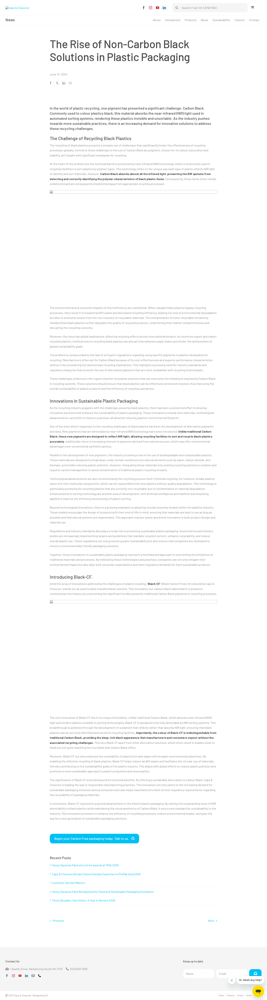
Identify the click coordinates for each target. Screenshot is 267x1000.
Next (211, 920)
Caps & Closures (22, 995)
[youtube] (157, 7)
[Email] (70, 83)
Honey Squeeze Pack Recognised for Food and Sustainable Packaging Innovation (103, 891)
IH (47, 995)
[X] (57, 83)
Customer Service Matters (68, 882)
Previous (58, 920)
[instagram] (150, 7)
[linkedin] (164, 7)
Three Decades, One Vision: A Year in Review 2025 (83, 900)
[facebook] (143, 7)
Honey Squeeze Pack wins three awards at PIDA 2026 (85, 865)
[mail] (33, 975)
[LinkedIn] (63, 83)
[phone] (39, 975)
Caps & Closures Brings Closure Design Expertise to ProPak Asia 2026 (96, 874)
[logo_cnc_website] (17, 7)
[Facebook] (50, 83)
